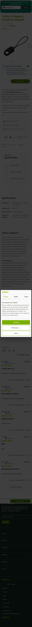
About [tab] (26, 296)
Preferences (15, 328)
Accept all (16, 322)
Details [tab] (16, 296)
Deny (16, 333)
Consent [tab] (5, 296)
